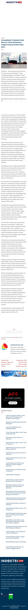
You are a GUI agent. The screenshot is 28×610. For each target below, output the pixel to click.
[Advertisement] (14, 19)
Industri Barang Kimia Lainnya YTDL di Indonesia (16, 458)
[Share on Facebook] (9, 332)
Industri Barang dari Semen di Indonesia (14, 438)
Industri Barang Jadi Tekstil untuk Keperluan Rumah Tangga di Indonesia (15, 464)
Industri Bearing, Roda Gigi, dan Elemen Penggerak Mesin (14, 547)
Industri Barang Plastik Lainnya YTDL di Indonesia (16, 509)
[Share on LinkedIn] (21, 332)
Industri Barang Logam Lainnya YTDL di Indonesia (16, 443)
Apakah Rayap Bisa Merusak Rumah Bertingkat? (16, 422)
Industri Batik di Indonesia (13, 474)
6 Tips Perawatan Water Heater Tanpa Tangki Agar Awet (16, 433)
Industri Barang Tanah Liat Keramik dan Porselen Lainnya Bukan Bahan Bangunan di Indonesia (16, 493)
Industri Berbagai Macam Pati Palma (16, 542)
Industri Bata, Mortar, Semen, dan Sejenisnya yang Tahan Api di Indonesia (15, 486)
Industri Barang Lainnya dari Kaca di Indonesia (16, 453)
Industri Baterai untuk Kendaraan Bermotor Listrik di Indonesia (15, 480)
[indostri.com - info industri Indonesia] (14, 2)
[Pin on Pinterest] (18, 332)
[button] (2, 2)
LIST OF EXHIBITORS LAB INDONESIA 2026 (13, 428)
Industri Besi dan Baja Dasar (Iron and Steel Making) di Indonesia (16, 527)
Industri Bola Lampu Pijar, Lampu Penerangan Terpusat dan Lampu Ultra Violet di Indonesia (15, 521)
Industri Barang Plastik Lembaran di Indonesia (16, 504)
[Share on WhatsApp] (7, 332)
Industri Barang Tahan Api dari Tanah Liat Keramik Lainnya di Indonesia (16, 498)
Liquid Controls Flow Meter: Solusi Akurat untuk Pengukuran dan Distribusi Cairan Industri (15, 417)
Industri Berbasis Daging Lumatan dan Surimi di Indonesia (15, 537)
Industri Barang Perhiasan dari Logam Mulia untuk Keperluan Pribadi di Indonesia (16, 515)
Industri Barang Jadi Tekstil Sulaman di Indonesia (16, 470)
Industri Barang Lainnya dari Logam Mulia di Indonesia (16, 448)
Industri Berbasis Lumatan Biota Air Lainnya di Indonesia (15, 532)
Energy (3, 38)
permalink (3, 339)
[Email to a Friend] (15, 332)
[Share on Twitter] (12, 332)
